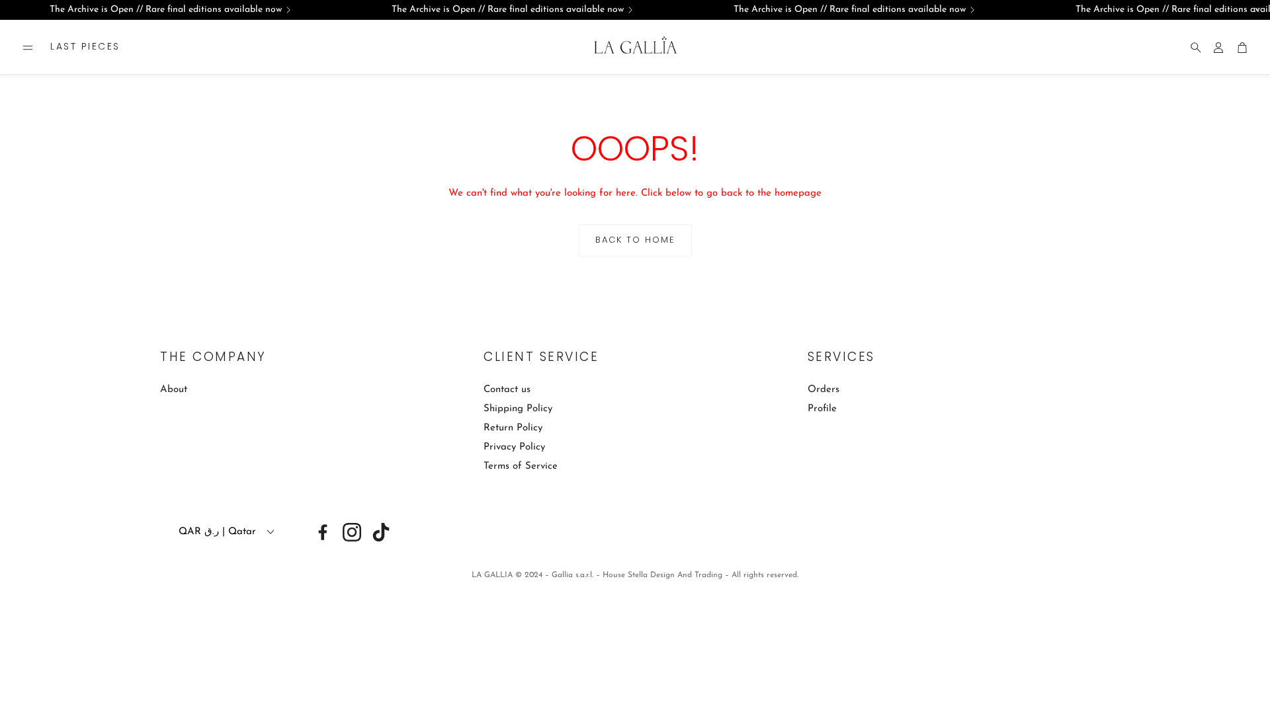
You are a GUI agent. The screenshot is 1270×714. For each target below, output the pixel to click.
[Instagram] (352, 532)
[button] (27, 47)
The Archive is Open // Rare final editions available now (166, 10)
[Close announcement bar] (1257, 10)
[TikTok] (381, 532)
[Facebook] (323, 532)
